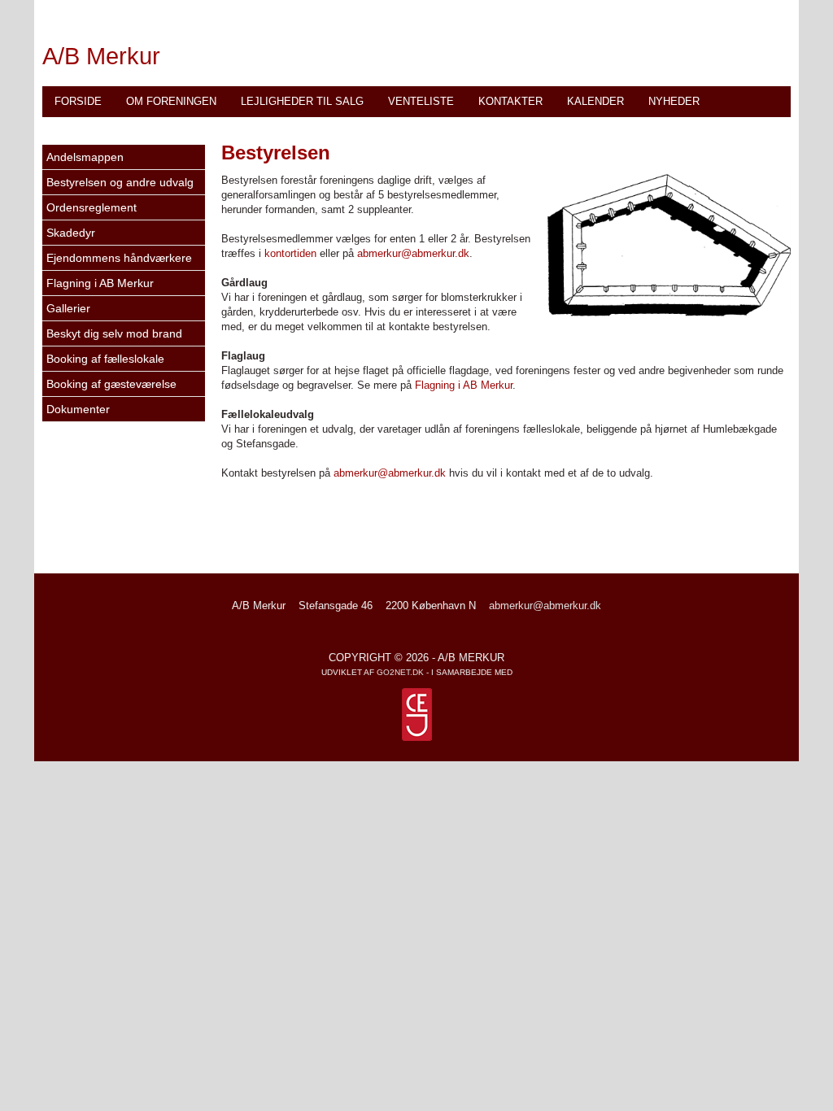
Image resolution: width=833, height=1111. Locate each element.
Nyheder (674, 101)
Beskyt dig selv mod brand (114, 333)
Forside (78, 101)
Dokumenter (78, 409)
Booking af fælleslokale (105, 358)
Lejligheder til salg (302, 101)
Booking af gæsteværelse (111, 383)
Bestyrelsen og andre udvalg (120, 182)
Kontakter (510, 101)
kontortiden (290, 253)
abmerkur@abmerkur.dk (413, 253)
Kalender (595, 101)
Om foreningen (171, 101)
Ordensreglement (91, 207)
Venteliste (421, 101)
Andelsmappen (85, 156)
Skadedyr (70, 232)
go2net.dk (400, 672)
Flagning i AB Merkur (100, 283)
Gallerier (68, 308)
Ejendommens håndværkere (119, 257)
